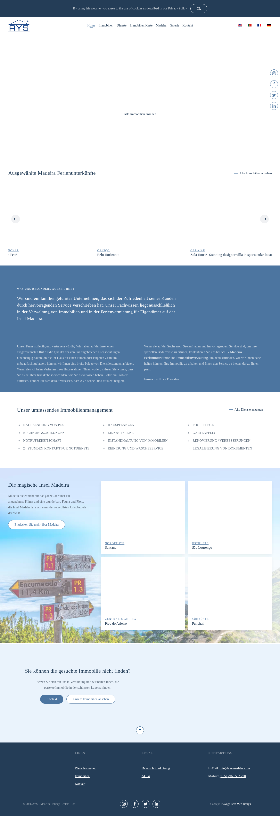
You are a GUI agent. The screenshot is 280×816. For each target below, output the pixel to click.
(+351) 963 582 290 (233, 776)
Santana (110, 547)
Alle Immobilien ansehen (140, 114)
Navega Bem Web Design (236, 804)
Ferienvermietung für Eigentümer (131, 311)
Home (91, 25)
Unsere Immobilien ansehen (91, 699)
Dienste (121, 25)
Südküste (200, 619)
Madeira (161, 25)
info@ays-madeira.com (235, 768)
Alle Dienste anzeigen (248, 409)
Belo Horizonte (19, 255)
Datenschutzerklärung (156, 768)
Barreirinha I (204, 255)
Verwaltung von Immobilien (54, 311)
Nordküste (114, 543)
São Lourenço (202, 547)
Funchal (198, 623)
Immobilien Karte (141, 25)
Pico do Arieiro (116, 623)
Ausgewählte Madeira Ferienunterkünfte (52, 173)
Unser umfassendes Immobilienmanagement (65, 410)
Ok (199, 8)
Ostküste (200, 543)
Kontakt (187, 25)
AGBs (146, 776)
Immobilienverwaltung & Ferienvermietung (144, 150)
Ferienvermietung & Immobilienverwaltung (135, 150)
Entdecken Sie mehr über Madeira (37, 524)
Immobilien (106, 25)
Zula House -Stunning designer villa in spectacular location (144, 255)
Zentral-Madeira (120, 619)
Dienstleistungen (85, 768)
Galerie (174, 25)
